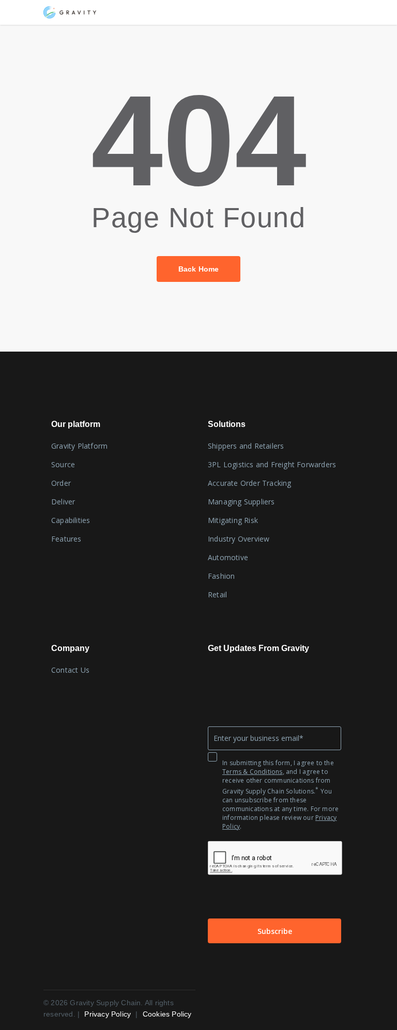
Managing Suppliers (241, 501)
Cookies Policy (167, 1014)
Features (66, 539)
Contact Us (70, 670)
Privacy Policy (108, 1014)
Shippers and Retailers (246, 446)
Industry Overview (238, 539)
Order (61, 483)
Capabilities (70, 520)
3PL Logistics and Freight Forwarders (272, 464)
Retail (217, 594)
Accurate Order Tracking (250, 483)
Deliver (63, 501)
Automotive (228, 557)
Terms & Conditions (252, 771)
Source (63, 464)
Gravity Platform (79, 446)
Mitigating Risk (233, 520)
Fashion (221, 576)
